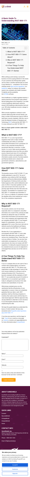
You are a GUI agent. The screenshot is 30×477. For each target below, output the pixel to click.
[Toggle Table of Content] (25, 48)
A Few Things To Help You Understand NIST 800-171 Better (15, 68)
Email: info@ (5, 441)
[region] (15, 463)
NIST (10, 122)
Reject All (15, 473)
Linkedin (5, 320)
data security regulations (17, 86)
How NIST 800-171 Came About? (17, 55)
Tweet (6, 318)
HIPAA (6, 94)
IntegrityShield (6, 421)
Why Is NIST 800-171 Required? (15, 61)
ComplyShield (21, 322)
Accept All (15, 465)
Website (4, 365)
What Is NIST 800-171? (16, 52)
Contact (4, 413)
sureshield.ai (12, 441)
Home (3, 423)
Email (4, 359)
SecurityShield (6, 416)
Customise (15, 469)
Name (4, 353)
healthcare (4, 88)
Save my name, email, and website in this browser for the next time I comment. (13, 373)
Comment (5, 337)
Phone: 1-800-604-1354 (8, 438)
